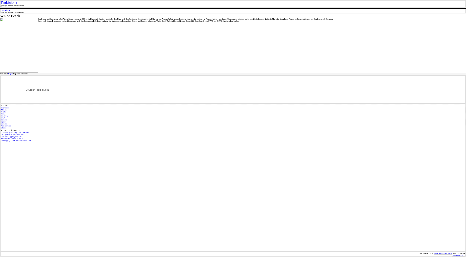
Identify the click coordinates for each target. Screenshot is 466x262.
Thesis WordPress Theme (443, 253)
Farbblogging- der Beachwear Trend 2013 (16, 141)
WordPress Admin (458, 255)
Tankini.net (9, 3)
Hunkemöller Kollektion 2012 (12, 139)
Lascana (4, 120)
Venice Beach (6, 126)
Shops (3, 128)
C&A (3, 118)
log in (10, 74)
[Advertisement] (15, 196)
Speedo (3, 122)
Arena (3, 114)
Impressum (5, 108)
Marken (4, 110)
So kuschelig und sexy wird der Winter (15, 133)
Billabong (4, 116)
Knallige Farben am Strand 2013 (12, 135)
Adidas (3, 112)
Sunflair (4, 124)
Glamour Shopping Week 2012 (12, 137)
